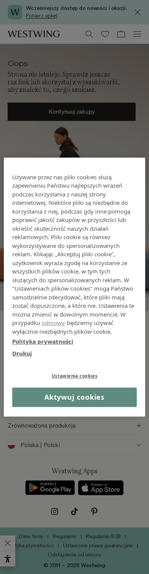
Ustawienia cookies (74, 376)
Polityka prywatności (42, 341)
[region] (75, 287)
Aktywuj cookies (74, 397)
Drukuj (22, 353)
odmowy (53, 322)
